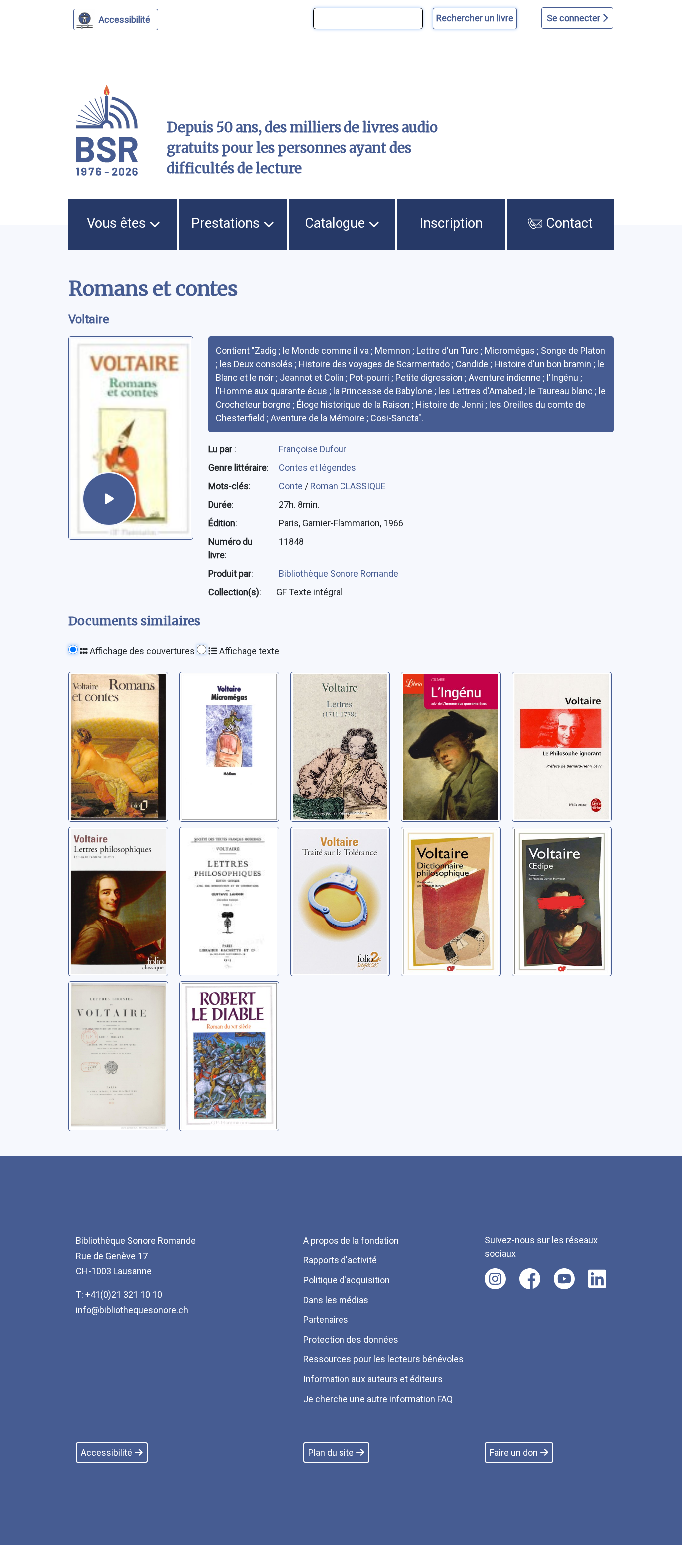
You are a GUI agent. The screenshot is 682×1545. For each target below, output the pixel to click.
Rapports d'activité (340, 1260)
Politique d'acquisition (346, 1280)
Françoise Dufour (312, 449)
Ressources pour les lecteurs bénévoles (383, 1359)
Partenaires (325, 1319)
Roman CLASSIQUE (348, 486)
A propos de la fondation (351, 1241)
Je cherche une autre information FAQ (378, 1399)
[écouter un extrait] (109, 499)
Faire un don (514, 1452)
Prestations (227, 223)
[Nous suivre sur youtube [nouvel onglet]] (564, 1278)
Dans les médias (335, 1300)
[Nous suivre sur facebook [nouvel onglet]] (529, 1278)
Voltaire (88, 319)
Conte (292, 486)
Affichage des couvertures (141, 651)
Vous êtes (118, 223)
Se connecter (574, 18)
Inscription (451, 223)
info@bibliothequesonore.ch (132, 1310)
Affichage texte (248, 651)
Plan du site (331, 1452)
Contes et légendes (317, 467)
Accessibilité (124, 19)
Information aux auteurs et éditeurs (373, 1379)
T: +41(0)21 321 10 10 (119, 1294)
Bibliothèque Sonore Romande (338, 573)
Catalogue (336, 223)
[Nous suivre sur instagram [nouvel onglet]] (495, 1278)
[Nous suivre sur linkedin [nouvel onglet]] (597, 1278)
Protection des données (350, 1339)
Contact (567, 223)
